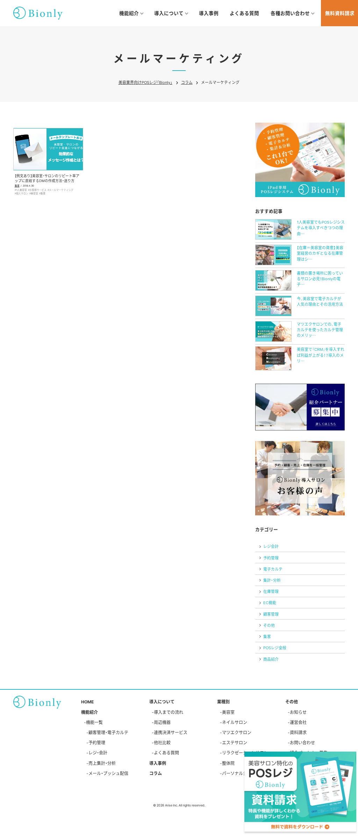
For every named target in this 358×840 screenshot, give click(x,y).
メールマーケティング (61, 189)
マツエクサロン (236, 732)
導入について (161, 701)
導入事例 (209, 12)
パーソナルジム (236, 773)
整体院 (228, 763)
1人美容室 (21, 189)
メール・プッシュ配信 (108, 773)
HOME (87, 701)
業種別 (223, 701)
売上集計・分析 (102, 763)
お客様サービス (37, 189)
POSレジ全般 (274, 647)
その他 (269, 625)
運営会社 (298, 722)
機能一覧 (94, 722)
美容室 (34, 193)
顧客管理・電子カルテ (108, 732)
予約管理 (271, 557)
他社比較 (162, 742)
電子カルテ (272, 569)
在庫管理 (271, 591)
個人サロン (22, 193)
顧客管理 (271, 614)
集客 (17, 185)
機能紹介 (89, 712)
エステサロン (234, 742)
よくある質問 (244, 12)
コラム (155, 773)
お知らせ (298, 712)
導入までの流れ (168, 712)
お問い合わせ (302, 742)
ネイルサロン (234, 722)
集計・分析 (272, 580)
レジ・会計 (97, 753)
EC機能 (269, 602)
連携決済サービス (170, 732)
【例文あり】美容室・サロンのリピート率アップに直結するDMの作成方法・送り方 (47, 178)
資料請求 (298, 732)
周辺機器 (162, 722)
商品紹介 (271, 659)
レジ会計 (271, 546)
